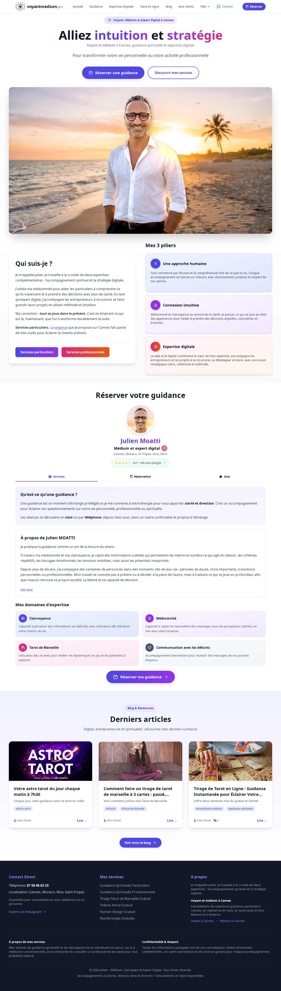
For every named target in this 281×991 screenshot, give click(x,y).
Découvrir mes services (173, 72)
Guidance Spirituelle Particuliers (125, 885)
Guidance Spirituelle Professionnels (127, 892)
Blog (169, 6)
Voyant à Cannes (202, 921)
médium (108, 45)
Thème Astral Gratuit (116, 905)
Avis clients (186, 6)
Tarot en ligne (149, 6)
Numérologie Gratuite (117, 918)
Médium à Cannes (232, 921)
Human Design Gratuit (117, 911)
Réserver (256, 6)
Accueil (78, 6)
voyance (61, 327)
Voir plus (27, 589)
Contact (227, 6)
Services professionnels (85, 352)
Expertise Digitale (121, 6)
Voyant (92, 45)
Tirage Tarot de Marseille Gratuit (125, 898)
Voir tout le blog (137, 842)
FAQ (203, 6)
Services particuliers (36, 352)
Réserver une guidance (116, 72)
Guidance (96, 6)
